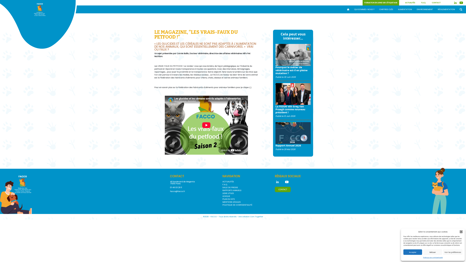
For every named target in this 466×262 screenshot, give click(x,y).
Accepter (412, 252)
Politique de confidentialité (433, 258)
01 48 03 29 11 (176, 187)
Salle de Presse (230, 187)
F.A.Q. (423, 2)
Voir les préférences (453, 252)
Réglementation (446, 9)
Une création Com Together (250, 216)
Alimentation (405, 9)
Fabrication (292, 13)
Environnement (425, 9)
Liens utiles (228, 193)
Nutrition (334, 13)
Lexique (226, 196)
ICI (250, 87)
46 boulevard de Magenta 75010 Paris (182, 182)
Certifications (357, 13)
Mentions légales (231, 202)
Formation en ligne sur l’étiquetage (380, 2)
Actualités (410, 2)
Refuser (432, 252)
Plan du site (228, 199)
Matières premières (314, 13)
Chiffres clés (386, 9)
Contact (436, 2)
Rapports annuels (231, 190)
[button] (461, 231)
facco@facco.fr (177, 191)
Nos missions (266, 13)
